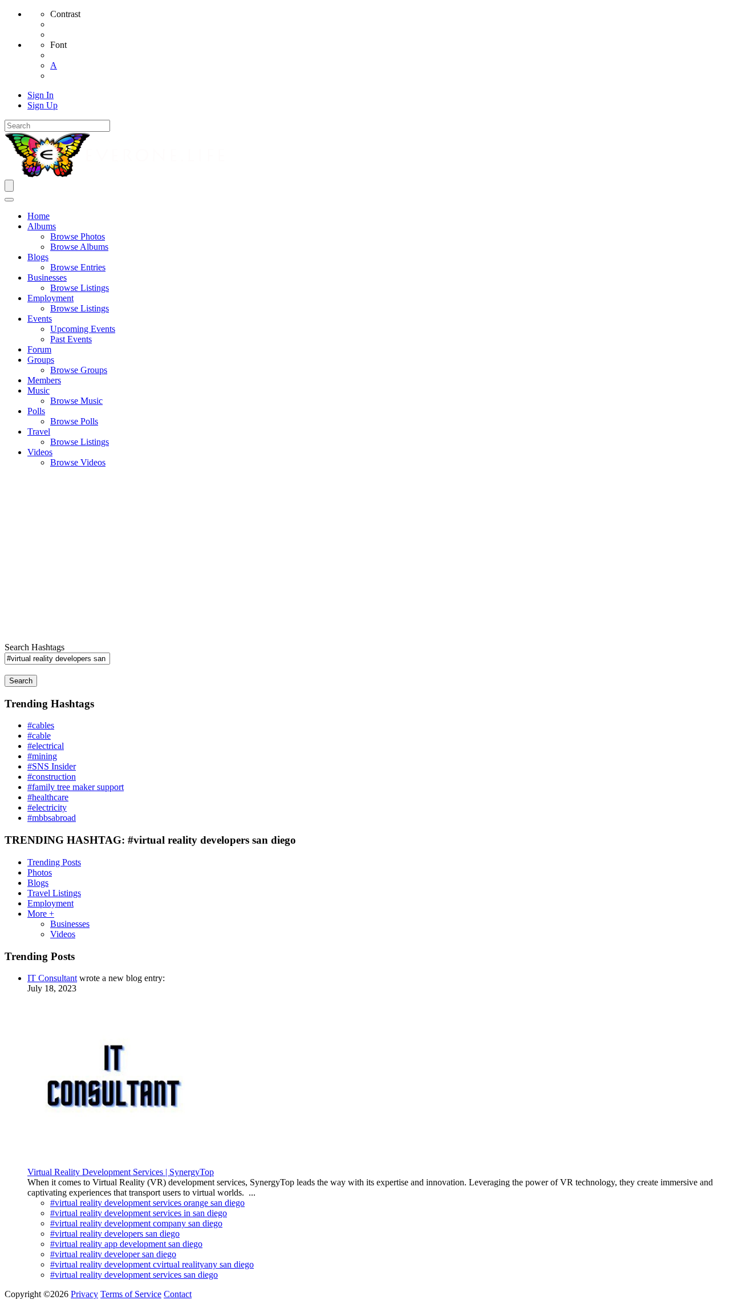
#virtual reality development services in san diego (138, 1213)
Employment (50, 903)
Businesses (70, 924)
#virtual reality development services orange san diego (147, 1203)
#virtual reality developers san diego (115, 1233)
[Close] (9, 199)
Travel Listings (54, 893)
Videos (62, 934)
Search (21, 681)
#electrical (45, 746)
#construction (51, 776)
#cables (40, 725)
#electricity (47, 807)
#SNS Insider (51, 766)
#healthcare (47, 797)
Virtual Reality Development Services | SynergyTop (120, 1172)
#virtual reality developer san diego (113, 1254)
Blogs (37, 883)
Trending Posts (54, 862)
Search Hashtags (34, 647)
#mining (42, 756)
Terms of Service (130, 1294)
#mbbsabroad (51, 818)
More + (40, 913)
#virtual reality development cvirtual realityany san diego (152, 1264)
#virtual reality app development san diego (126, 1244)
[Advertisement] (365, 557)
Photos (39, 872)
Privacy (84, 1294)
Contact (178, 1294)
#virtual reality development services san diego (134, 1274)
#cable (39, 735)
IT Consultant (52, 978)
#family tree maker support (75, 787)
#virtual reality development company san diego (136, 1223)
